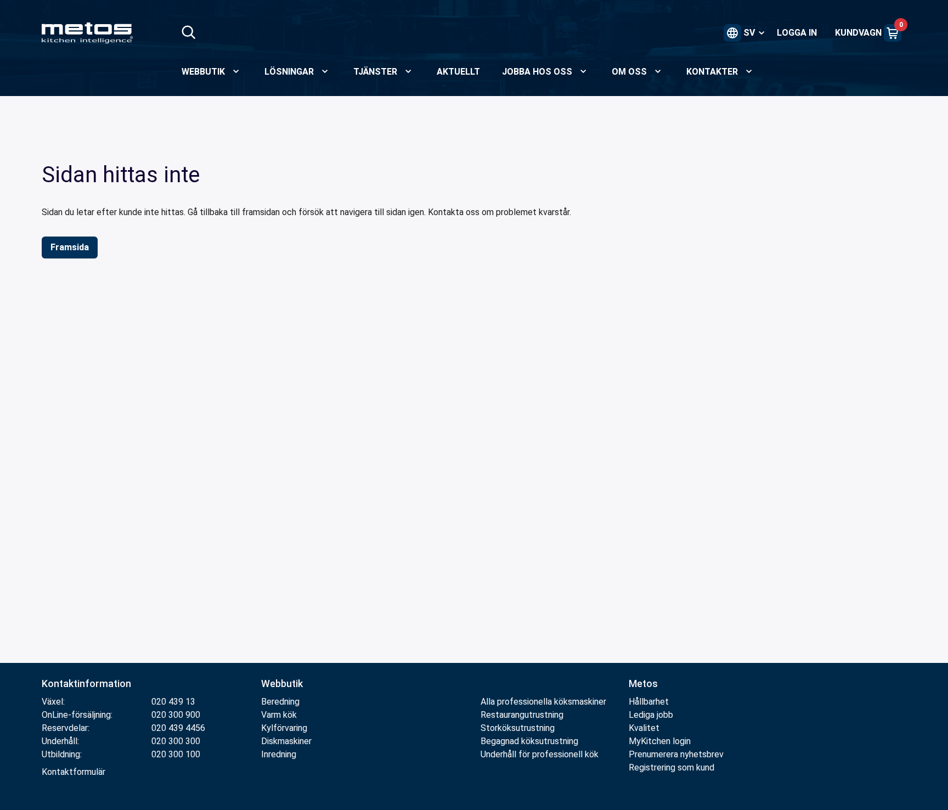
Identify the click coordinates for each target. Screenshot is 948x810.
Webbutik (282, 683)
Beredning (280, 701)
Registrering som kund (671, 767)
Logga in (797, 32)
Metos (643, 683)
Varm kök (279, 715)
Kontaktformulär (73, 772)
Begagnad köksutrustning (529, 741)
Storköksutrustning (518, 728)
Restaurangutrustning (522, 715)
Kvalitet (644, 728)
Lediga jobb (651, 715)
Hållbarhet (649, 701)
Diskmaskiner (286, 741)
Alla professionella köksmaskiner (543, 701)
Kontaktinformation (86, 683)
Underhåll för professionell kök (540, 754)
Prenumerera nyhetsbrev (676, 754)
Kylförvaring (284, 728)
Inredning (278, 754)
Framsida (69, 247)
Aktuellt (458, 71)
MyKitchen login (660, 741)
